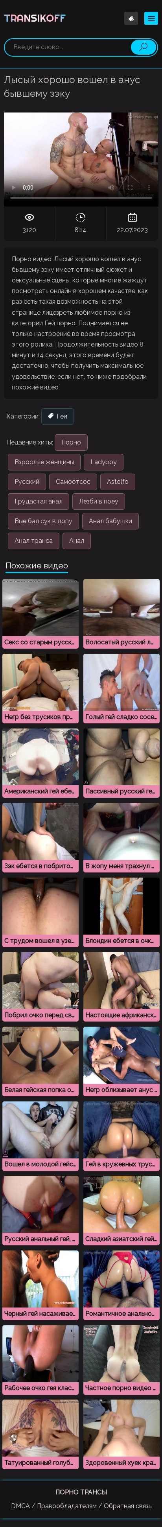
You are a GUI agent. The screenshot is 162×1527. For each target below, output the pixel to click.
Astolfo (118, 481)
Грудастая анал (39, 501)
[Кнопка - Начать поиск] (143, 47)
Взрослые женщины (44, 462)
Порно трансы (81, 1492)
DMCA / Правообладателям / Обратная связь (81, 1506)
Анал (76, 540)
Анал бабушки (110, 521)
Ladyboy (103, 462)
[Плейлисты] (131, 18)
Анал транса (34, 540)
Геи (61, 416)
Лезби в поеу (98, 501)
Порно (71, 442)
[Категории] (151, 18)
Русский (27, 481)
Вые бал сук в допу (43, 521)
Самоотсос (73, 481)
